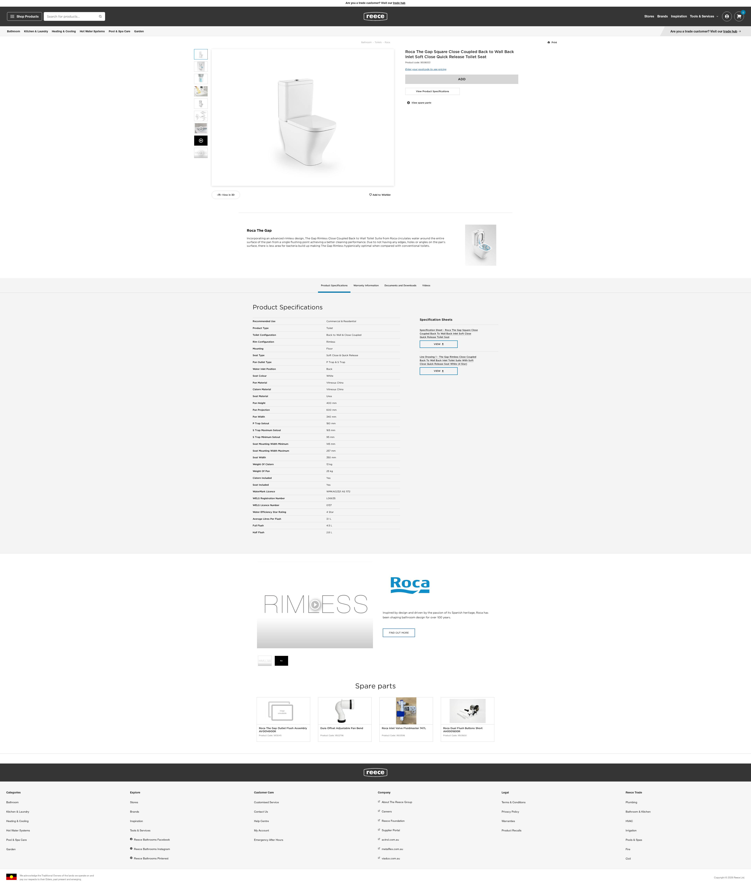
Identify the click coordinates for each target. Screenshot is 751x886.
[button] (389, 117)
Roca (387, 42)
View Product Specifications (432, 91)
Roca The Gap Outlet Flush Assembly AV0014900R (283, 730)
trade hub (399, 3)
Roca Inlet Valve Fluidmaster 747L (404, 728)
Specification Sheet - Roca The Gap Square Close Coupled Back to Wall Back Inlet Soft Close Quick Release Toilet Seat (449, 334)
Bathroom (366, 42)
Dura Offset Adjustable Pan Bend (341, 728)
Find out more (399, 632)
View (437, 344)
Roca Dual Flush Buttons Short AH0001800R (462, 730)
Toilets (378, 42)
